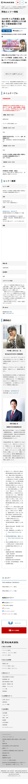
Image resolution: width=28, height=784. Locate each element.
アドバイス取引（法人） (8, 666)
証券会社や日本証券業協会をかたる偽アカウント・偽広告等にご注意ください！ (14, 763)
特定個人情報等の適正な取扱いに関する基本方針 (14, 740)
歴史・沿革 (5, 717)
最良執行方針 (5, 753)
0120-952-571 (10, 313)
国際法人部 (5, 663)
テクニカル (7, 608)
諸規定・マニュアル (7, 686)
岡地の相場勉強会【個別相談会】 (11, 582)
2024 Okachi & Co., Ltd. (14, 775)
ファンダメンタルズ (9, 611)
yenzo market (13, 393)
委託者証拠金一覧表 (7, 681)
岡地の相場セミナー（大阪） (10, 591)
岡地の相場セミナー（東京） (10, 586)
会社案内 (5, 709)
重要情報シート (6, 755)
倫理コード (5, 748)
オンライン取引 (6, 655)
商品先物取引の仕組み (8, 677)
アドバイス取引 (6, 650)
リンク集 (4, 688)
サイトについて (6, 734)
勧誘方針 (4, 743)
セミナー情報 (5, 704)
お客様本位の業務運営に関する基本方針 (12, 750)
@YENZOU (14, 391)
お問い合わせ (5, 699)
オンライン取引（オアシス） (10, 668)
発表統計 (4, 691)
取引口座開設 (15, 630)
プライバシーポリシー (8, 737)
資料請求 (4, 702)
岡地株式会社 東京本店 (9, 211)
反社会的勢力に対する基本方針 (10, 746)
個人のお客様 (7, 646)
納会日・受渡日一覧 (7, 684)
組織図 (4, 720)
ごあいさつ (5, 715)
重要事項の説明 (6, 757)
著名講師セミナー (8, 602)
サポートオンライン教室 (10, 614)
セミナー (8, 578)
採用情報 (4, 725)
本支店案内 (5, 722)
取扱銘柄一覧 (5, 679)
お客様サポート (7, 696)
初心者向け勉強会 (8, 605)
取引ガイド (6, 673)
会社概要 (4, 713)
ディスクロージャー (7, 727)
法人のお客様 (7, 660)
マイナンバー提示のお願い (9, 760)
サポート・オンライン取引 (9, 652)
